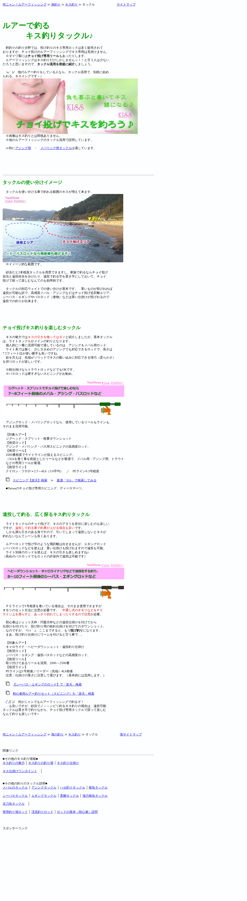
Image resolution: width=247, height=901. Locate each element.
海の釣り (57, 734)
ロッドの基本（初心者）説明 (77, 812)
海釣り (56, 4)
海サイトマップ (131, 734)
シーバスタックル (15, 795)
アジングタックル (43, 787)
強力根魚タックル (95, 795)
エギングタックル (43, 795)
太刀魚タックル (14, 803)
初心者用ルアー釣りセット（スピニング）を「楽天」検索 (53, 693)
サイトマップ (126, 4)
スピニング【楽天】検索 (30, 480)
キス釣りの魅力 (14, 763)
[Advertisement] (59, 166)
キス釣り (71, 4)
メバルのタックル (15, 787)
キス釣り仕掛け (68, 763)
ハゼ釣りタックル (72, 787)
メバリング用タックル (56, 148)
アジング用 (23, 148)
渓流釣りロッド (42, 812)
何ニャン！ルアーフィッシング (25, 4)
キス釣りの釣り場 (40, 763)
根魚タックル (98, 787)
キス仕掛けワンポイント (20, 771)
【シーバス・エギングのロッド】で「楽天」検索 (47, 684)
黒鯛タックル (69, 795)
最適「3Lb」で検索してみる (76, 480)
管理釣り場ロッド (15, 812)
